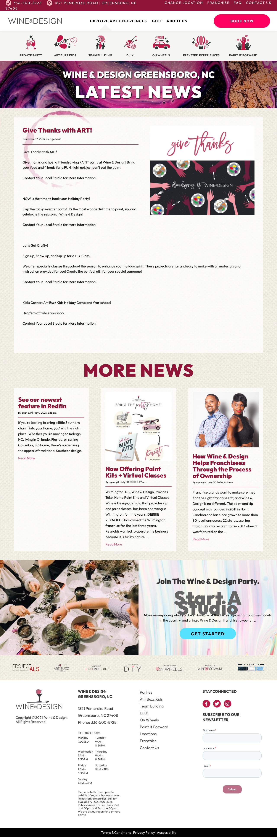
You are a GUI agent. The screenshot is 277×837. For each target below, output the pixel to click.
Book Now (242, 21)
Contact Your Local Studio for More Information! (60, 178)
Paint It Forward (154, 726)
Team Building (152, 706)
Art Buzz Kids (151, 699)
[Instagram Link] (227, 703)
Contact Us (258, 2)
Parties (146, 692)
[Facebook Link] (206, 703)
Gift (157, 21)
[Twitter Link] (217, 703)
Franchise (218, 2)
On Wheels (149, 719)
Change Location (184, 2)
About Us (177, 21)
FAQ (238, 2)
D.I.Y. (144, 713)
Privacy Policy (144, 832)
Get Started (208, 633)
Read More (26, 458)
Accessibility (166, 832)
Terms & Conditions (116, 832)
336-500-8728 (27, 3)
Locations (148, 733)
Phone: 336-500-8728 (97, 722)
